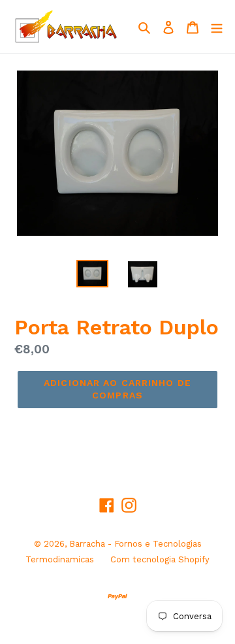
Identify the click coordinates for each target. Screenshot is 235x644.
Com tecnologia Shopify (160, 559)
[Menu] (216, 26)
